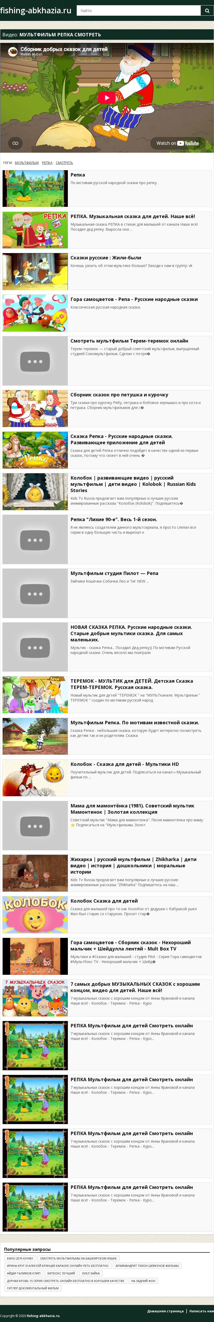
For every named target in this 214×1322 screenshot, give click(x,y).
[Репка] (35, 188)
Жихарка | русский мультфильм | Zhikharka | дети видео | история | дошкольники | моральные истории (133, 865)
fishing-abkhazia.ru (36, 10)
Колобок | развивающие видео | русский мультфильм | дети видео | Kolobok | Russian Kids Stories (133, 484)
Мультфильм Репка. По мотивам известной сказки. (134, 722)
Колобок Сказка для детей (104, 901)
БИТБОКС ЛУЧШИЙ (61, 1273)
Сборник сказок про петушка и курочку (119, 394)
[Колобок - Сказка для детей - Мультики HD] (35, 778)
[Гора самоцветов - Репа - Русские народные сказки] (35, 313)
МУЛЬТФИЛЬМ (27, 162)
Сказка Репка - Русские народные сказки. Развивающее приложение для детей (121, 439)
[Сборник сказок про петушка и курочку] (35, 408)
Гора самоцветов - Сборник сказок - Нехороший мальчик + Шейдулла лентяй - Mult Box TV (130, 945)
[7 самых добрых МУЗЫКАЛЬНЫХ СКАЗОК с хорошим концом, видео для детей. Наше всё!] (35, 997)
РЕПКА (47, 162)
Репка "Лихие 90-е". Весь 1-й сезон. (113, 519)
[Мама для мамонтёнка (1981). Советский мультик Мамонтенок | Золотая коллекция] (35, 825)
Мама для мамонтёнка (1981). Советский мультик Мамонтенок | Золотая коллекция (132, 808)
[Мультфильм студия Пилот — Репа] (35, 593)
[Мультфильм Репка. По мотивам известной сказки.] (35, 736)
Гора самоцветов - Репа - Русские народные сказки (134, 299)
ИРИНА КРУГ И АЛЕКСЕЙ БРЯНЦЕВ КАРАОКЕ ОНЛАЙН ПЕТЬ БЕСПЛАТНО (58, 1266)
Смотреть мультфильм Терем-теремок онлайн (129, 341)
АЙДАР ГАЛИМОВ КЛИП (23, 1273)
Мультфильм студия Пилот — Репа (114, 573)
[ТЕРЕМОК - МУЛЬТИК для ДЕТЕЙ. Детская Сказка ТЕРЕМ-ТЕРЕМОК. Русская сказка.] (35, 694)
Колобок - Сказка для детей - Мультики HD (124, 764)
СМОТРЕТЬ (64, 162)
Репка (77, 175)
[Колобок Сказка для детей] (35, 914)
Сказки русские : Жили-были (105, 257)
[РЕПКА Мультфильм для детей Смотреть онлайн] (35, 1045)
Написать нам (201, 1311)
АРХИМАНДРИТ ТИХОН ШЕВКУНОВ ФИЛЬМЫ (147, 1266)
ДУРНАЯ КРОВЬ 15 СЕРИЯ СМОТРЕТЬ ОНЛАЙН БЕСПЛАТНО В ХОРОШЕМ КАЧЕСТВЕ (65, 1281)
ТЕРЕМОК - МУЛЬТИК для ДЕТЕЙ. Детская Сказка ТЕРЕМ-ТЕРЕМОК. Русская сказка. (131, 684)
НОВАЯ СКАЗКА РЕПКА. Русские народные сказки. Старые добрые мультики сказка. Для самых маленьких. (131, 633)
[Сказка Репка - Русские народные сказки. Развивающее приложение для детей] (35, 450)
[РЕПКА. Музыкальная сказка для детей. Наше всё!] (35, 230)
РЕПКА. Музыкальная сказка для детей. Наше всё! (132, 216)
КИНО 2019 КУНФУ (20, 1258)
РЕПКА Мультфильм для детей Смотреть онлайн (131, 1025)
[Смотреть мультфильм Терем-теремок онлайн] (35, 360)
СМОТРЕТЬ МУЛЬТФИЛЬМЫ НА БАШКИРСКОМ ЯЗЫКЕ (78, 1258)
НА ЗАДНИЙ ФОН (143, 1281)
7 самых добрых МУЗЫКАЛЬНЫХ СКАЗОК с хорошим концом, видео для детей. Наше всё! (135, 987)
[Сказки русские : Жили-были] (35, 271)
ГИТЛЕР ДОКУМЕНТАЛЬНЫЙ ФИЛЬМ (33, 1288)
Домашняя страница (165, 1311)
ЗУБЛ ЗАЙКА (91, 1273)
